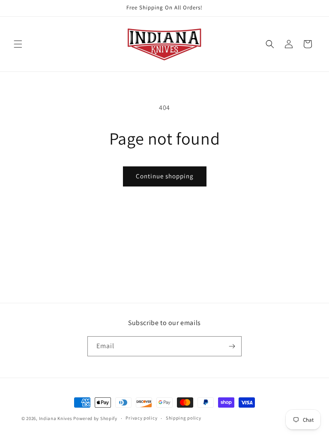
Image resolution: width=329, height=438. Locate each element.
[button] (18, 44)
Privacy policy (141, 418)
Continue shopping (165, 176)
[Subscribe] (231, 346)
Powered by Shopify (95, 418)
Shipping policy (183, 418)
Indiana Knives (56, 418)
